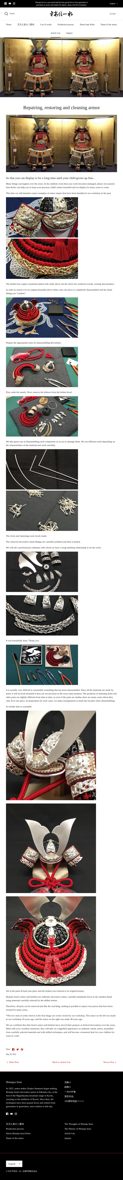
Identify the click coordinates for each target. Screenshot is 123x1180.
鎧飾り (67, 1087)
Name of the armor (109, 24)
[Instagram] (14, 3)
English (112, 4)
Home (8, 24)
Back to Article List (61, 1062)
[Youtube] (10, 3)
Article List (55, 33)
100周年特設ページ (74, 1101)
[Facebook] (5, 3)
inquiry (67, 1138)
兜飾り (67, 1082)
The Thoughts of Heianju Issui (78, 1124)
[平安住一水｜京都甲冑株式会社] (62, 13)
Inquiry (69, 33)
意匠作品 (69, 1096)
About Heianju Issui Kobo (18, 1133)
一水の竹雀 (70, 1092)
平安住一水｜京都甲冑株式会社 (24, 1171)
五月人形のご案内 (25, 24)
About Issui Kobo (87, 24)
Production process (66, 24)
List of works (46, 24)
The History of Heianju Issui (77, 1129)
